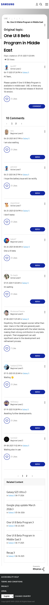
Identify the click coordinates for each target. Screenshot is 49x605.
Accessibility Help (10, 577)
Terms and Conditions (12, 582)
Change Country (23, 596)
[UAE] (7, 4)
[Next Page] (21, 123)
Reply (37, 157)
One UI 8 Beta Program (19, 522)
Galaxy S (25, 72)
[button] (40, 67)
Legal (4, 591)
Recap (10, 552)
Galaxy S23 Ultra (16, 492)
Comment (37, 106)
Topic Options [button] (40, 25)
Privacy (5, 586)
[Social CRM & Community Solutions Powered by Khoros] (38, 568)
